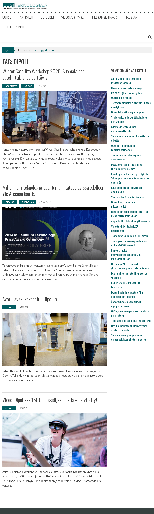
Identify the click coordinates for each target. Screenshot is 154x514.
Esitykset (9, 202)
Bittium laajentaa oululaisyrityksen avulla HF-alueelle (129, 328)
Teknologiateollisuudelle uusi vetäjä (129, 236)
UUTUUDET (47, 17)
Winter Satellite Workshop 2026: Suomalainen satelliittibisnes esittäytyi (43, 74)
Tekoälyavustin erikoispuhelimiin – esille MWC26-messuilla (129, 243)
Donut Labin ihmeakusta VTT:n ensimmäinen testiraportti (127, 294)
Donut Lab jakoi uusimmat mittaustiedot (124, 204)
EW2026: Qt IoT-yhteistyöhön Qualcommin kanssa (126, 95)
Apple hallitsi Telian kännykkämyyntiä (130, 221)
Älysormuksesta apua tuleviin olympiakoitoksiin (126, 304)
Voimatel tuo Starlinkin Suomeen (128, 197)
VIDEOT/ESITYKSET (73, 17)
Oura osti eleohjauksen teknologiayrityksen (123, 147)
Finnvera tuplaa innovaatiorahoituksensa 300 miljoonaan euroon (126, 254)
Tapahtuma (10, 86)
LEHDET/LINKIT (15, 27)
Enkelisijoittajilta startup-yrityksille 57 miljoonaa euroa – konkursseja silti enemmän (131, 178)
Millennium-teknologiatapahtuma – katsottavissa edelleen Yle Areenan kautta (53, 190)
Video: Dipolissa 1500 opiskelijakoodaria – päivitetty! (49, 400)
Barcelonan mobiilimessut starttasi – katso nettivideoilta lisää (131, 213)
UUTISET (7, 17)
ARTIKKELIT (26, 17)
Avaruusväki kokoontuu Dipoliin (29, 299)
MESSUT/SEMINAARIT (105, 17)
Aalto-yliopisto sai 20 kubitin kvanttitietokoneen (126, 80)
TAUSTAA (131, 17)
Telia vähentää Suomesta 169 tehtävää (131, 320)
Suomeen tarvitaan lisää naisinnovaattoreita (123, 129)
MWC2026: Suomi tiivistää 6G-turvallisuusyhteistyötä (127, 166)
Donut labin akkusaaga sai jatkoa (128, 112)
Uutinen (27, 86)
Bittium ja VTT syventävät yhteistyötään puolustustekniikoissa (130, 266)
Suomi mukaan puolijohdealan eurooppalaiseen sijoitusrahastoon (129, 337)
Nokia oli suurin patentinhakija (126, 88)
